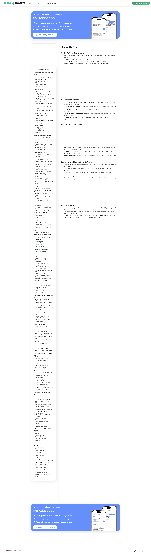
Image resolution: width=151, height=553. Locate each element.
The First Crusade (39, 290)
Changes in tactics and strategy (43, 350)
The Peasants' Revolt (40, 215)
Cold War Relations (40, 300)
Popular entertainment (41, 79)
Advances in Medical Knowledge (43, 180)
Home (31, 3)
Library (39, 3)
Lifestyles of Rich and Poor (42, 425)
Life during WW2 (39, 309)
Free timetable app (141, 3)
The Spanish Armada (40, 418)
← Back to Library (43, 42)
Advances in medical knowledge (43, 202)
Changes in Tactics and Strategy (43, 333)
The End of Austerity (40, 100)
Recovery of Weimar (40, 261)
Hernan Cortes (39, 466)
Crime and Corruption (40, 438)
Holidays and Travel (40, 147)
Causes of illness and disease (42, 210)
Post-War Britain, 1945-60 (41, 362)
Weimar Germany (39, 321)
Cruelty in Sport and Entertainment (44, 137)
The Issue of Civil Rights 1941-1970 (43, 382)
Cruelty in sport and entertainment (44, 157)
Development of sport (41, 169)
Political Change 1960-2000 (42, 379)
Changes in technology (41, 346)
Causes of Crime (39, 132)
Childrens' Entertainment (41, 139)
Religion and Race (40, 440)
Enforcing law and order (41, 115)
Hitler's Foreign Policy (40, 266)
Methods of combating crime (42, 113)
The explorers (38, 471)
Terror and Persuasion (41, 268)
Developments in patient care (42, 200)
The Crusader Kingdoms (41, 289)
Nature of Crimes (39, 130)
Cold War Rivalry (39, 377)
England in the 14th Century (42, 232)
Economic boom (39, 452)
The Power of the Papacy (41, 294)
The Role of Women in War (42, 326)
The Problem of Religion (41, 421)
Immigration (38, 76)
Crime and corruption (40, 454)
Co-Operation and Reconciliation (43, 299)
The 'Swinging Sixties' (40, 360)
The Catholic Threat (40, 420)
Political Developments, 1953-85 (43, 404)
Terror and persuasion (41, 253)
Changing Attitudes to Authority (43, 95)
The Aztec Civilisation (40, 469)
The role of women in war (41, 343)
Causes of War (39, 335)
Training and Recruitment (41, 331)
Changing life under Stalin (41, 411)
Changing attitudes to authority (43, 77)
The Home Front (39, 363)
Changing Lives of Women (42, 96)
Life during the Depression (42, 365)
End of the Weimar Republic (42, 260)
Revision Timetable (50, 3)
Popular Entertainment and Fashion (44, 98)
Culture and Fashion (40, 241)
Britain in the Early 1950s (41, 101)
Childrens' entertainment (41, 159)
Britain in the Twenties (40, 367)
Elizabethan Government (41, 426)
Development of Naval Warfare (43, 328)
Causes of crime (39, 118)
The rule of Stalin (39, 413)
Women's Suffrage (40, 243)
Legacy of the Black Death (42, 219)
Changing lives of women (41, 81)
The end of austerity (40, 84)
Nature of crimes (39, 117)
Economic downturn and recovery (44, 391)
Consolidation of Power (41, 273)
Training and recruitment (41, 348)
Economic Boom (39, 437)
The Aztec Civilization (40, 467)
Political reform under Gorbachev (44, 403)
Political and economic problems (43, 83)
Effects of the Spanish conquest (43, 462)
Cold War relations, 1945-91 (42, 406)
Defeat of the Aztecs (40, 464)
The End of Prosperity (40, 435)
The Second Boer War (41, 248)
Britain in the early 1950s (41, 86)
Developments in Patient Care (43, 178)
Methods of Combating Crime (42, 127)
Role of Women (39, 432)
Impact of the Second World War (43, 409)
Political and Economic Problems (43, 91)
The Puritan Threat (40, 416)
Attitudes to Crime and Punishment (44, 123)
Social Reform (38, 244)
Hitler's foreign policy (40, 251)
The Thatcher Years (40, 357)
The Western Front (40, 239)
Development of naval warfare (43, 345)
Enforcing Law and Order (41, 129)
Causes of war (39, 352)
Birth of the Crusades (40, 292)
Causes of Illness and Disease (42, 188)
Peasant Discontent (40, 217)
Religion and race (39, 455)
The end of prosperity (40, 450)
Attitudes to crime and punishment (44, 110)
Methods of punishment (41, 112)
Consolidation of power (41, 258)
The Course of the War (41, 222)
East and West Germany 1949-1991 (44, 307)
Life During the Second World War (44, 306)
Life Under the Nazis (40, 311)
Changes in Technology (41, 329)
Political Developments (41, 246)
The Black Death (39, 221)
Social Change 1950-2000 (41, 375)
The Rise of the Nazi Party (42, 316)
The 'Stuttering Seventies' (41, 358)
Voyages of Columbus (41, 472)
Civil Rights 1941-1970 (40, 381)
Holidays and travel (40, 168)
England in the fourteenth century (43, 231)
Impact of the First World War (43, 238)
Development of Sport (41, 149)
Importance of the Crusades (42, 285)
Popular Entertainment (41, 423)
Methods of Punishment (41, 125)
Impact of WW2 (39, 408)
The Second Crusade (40, 287)
